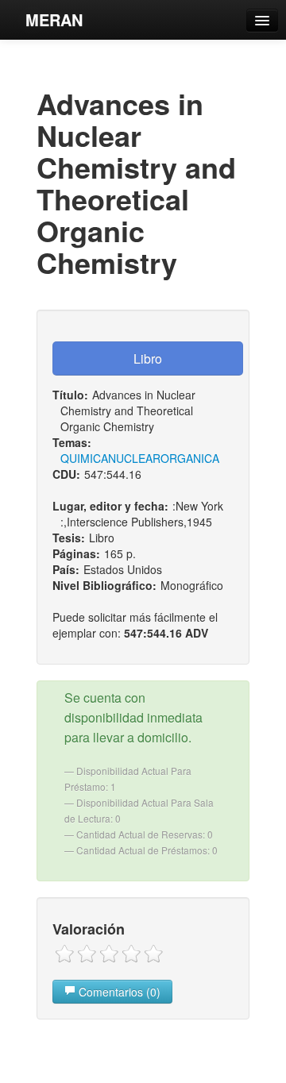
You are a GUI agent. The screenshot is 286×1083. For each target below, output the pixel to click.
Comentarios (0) (117, 992)
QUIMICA (84, 458)
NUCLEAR (134, 458)
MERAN (54, 19)
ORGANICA (189, 458)
